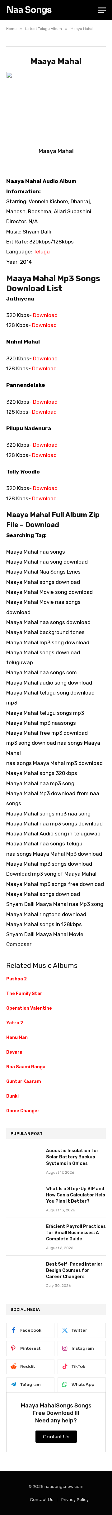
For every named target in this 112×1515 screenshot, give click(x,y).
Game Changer (23, 1110)
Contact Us (42, 1499)
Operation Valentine (29, 1008)
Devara (14, 1052)
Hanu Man (17, 1037)
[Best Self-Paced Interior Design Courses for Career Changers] (23, 1272)
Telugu (41, 251)
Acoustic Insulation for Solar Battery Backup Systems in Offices (72, 1157)
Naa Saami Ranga (25, 1067)
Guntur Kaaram (23, 1081)
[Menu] (102, 10)
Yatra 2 (14, 1023)
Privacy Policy (75, 1499)
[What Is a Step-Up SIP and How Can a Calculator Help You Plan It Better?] (23, 1197)
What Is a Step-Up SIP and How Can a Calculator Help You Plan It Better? (75, 1195)
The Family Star (24, 993)
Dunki (12, 1096)
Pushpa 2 (16, 979)
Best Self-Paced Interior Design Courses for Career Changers (74, 1270)
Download (45, 315)
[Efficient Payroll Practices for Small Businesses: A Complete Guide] (23, 1235)
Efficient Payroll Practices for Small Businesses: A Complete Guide (76, 1233)
